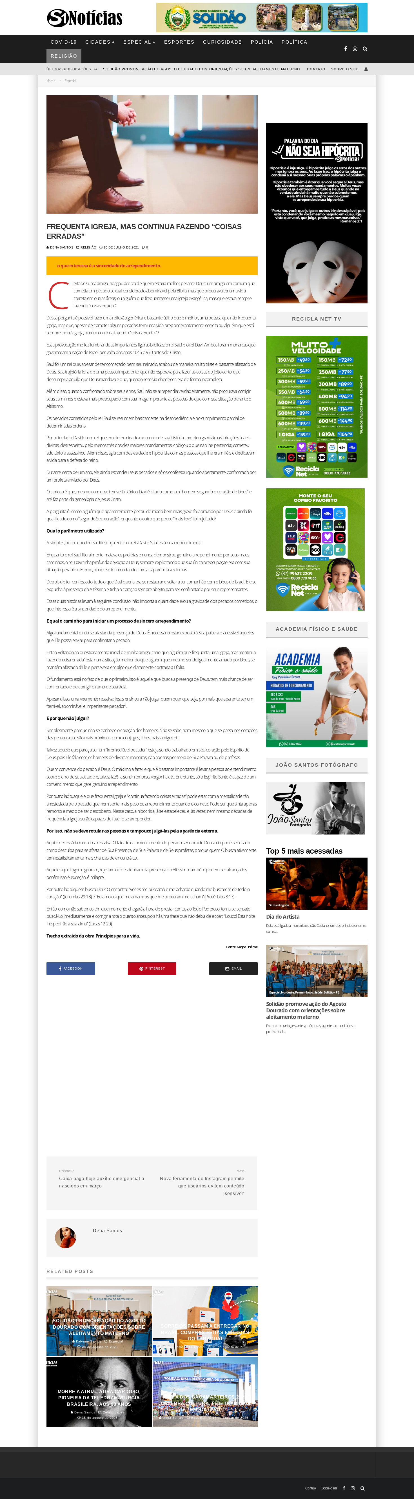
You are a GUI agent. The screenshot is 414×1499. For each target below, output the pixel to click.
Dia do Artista (282, 916)
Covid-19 (64, 42)
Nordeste (287, 992)
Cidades (98, 42)
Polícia (262, 42)
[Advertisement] (152, 1027)
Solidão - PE (331, 992)
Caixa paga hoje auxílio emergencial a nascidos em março (101, 1178)
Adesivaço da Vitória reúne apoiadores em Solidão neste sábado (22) (179, 69)
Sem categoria (279, 905)
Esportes (179, 42)
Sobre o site (345, 69)
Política (295, 42)
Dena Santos (61, 247)
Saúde (318, 992)
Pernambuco (304, 992)
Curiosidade (222, 42)
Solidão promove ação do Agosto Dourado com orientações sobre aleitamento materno (306, 1010)
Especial (137, 42)
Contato (316, 69)
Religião (64, 56)
